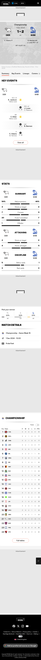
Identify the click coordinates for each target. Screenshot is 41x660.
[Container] (8, 32)
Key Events (16, 73)
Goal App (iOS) (20, 634)
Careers (35, 632)
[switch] (37, 425)
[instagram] (22, 626)
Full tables (21, 540)
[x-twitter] (18, 626)
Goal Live (29, 634)
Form (32, 425)
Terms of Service (16, 632)
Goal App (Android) (8, 634)
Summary (5, 73)
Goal (12, 654)
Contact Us (6, 632)
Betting (36, 634)
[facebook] (14, 626)
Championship (20, 25)
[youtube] (27, 626)
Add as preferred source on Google (21, 646)
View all (20, 142)
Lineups (26, 73)
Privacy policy (27, 632)
